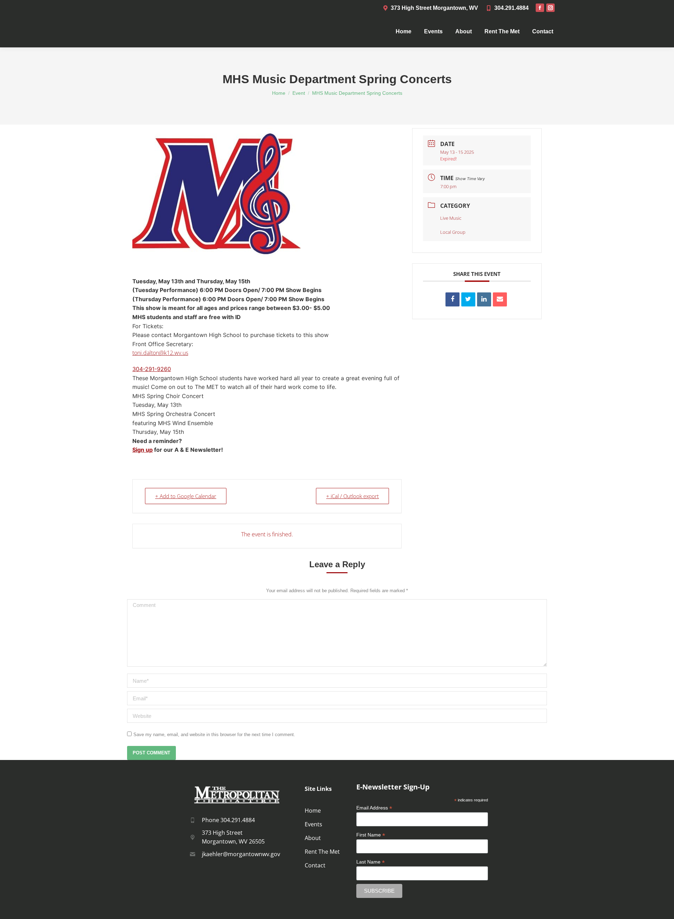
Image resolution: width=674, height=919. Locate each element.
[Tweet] (468, 299)
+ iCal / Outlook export (352, 496)
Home (313, 810)
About (313, 837)
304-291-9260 (151, 368)
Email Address (374, 808)
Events (313, 824)
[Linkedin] (484, 299)
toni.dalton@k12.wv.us (160, 353)
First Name (370, 835)
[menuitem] (403, 31)
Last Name (370, 862)
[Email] (500, 299)
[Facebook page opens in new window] (540, 8)
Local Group (452, 232)
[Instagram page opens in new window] (550, 8)
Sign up (142, 449)
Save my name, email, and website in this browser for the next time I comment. (214, 734)
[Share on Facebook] (452, 299)
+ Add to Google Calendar (185, 496)
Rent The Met (322, 851)
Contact (315, 865)
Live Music (450, 218)
